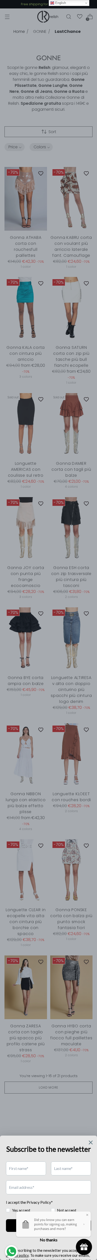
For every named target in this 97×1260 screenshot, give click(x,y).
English (60, 3)
